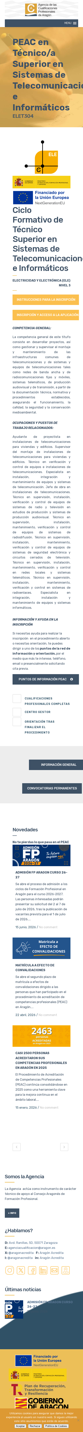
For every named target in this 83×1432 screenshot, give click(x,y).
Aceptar (20, 1426)
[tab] (41, 700)
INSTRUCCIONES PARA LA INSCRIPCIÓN (46, 299)
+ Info (12, 1213)
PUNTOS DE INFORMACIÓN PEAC (43, 679)
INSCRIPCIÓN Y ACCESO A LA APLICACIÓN (48, 315)
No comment (48, 927)
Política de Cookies (56, 1426)
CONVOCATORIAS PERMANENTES (52, 788)
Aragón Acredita (52, 1253)
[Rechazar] (78, 1420)
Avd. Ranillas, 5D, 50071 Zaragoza (33, 1243)
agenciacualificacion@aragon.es (31, 1248)
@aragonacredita (21, 1253)
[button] (67, 23)
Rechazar (35, 1426)
